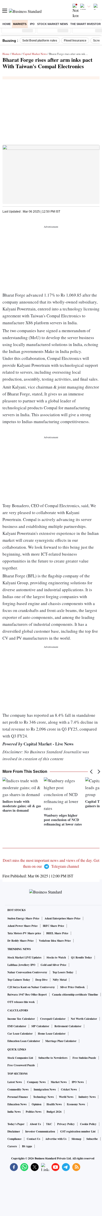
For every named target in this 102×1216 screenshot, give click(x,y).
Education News (16, 1104)
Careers (12, 1146)
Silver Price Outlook (72, 987)
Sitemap (76, 1139)
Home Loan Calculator (52, 1033)
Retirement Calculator (67, 1026)
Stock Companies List (20, 1058)
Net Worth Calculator (84, 1019)
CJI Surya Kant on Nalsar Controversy (31, 987)
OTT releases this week (21, 1002)
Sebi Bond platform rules (39, 40)
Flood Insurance (75, 40)
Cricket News (69, 1089)
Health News (54, 1104)
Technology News (43, 1097)
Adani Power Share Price (22, 926)
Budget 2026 (54, 1111)
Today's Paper (16, 1124)
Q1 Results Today (81, 957)
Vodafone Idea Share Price (55, 940)
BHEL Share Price (57, 933)
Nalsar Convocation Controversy (27, 972)
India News (14, 1111)
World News (66, 1097)
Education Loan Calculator (23, 1041)
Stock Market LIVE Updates (24, 957)
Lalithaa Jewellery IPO (21, 965)
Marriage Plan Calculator (60, 1041)
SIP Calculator (40, 1026)
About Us (35, 1124)
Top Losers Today (63, 972)
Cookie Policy (88, 1124)
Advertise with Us (55, 1139)
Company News (36, 1082)
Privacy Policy (66, 1124)
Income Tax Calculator (21, 1019)
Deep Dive (41, 979)
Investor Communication (40, 1131)
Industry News (87, 1097)
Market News (59, 1082)
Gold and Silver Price (53, 965)
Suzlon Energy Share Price (23, 918)
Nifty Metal (60, 979)
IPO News (78, 1082)
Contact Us (33, 1139)
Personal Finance (17, 1097)
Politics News (33, 1111)
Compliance (14, 1139)
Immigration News (45, 1089)
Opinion (36, 1104)
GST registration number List (78, 1131)
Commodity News (17, 1089)
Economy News (76, 1104)
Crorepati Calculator (53, 1019)
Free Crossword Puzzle (21, 1065)
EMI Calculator (16, 1026)
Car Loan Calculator (20, 1033)
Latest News (14, 1082)
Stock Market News (52, 23)
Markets (19, 23)
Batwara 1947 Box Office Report (27, 994)
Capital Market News (35, 54)
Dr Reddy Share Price (20, 940)
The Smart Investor (85, 23)
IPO (32, 23)
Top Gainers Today (18, 979)
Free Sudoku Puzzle (84, 1058)
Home (6, 23)
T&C (49, 1124)
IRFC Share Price (53, 926)
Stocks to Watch (56, 957)
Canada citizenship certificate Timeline (75, 994)
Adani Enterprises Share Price (62, 918)
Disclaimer (13, 1131)
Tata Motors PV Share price (24, 933)
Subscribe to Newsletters (52, 1058)
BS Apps (27, 1146)
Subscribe (92, 1139)
